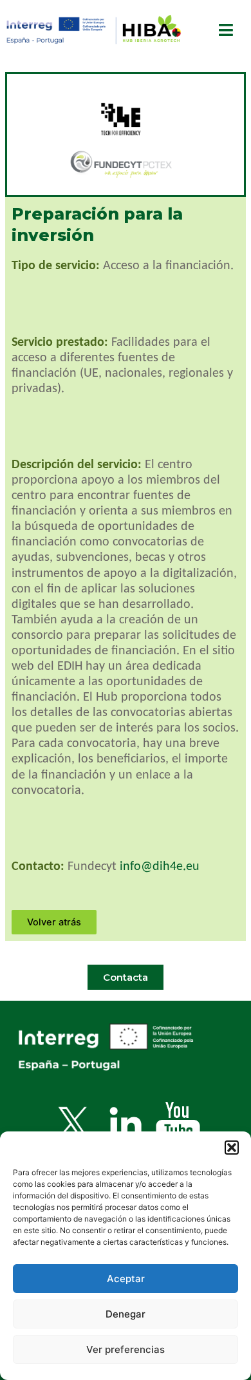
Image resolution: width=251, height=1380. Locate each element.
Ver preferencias (125, 1349)
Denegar (125, 1314)
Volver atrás (54, 922)
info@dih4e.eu (160, 866)
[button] (231, 1147)
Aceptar (126, 1278)
